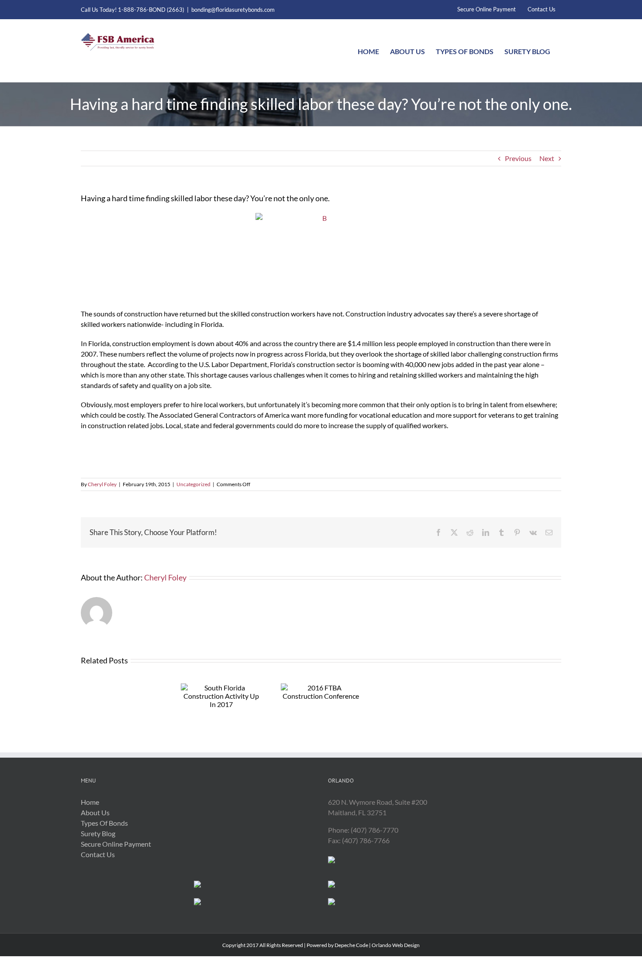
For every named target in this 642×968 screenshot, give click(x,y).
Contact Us (98, 854)
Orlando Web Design (396, 945)
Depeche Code (351, 945)
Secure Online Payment (116, 844)
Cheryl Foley (102, 484)
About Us (95, 812)
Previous (518, 158)
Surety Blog (98, 833)
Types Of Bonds (104, 823)
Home (90, 802)
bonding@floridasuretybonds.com (233, 9)
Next (546, 158)
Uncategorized (193, 484)
